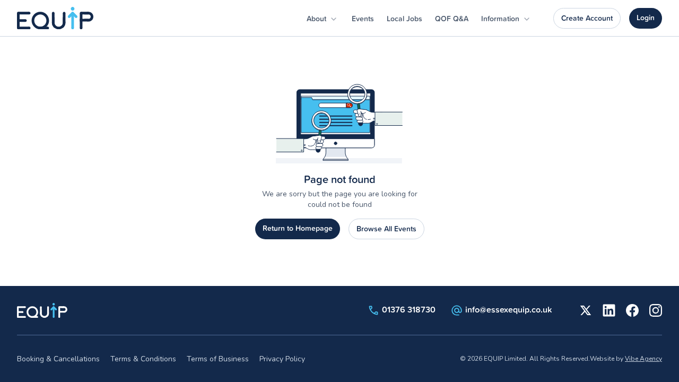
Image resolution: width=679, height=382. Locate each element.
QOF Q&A (451, 18)
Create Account (587, 18)
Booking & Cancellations (58, 359)
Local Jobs (404, 18)
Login (646, 17)
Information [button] (501, 18)
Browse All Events (386, 228)
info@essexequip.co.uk (508, 309)
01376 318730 (409, 309)
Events (363, 18)
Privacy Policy (282, 359)
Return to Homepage (298, 228)
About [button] (317, 18)
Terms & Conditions (143, 359)
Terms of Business (218, 359)
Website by (626, 358)
